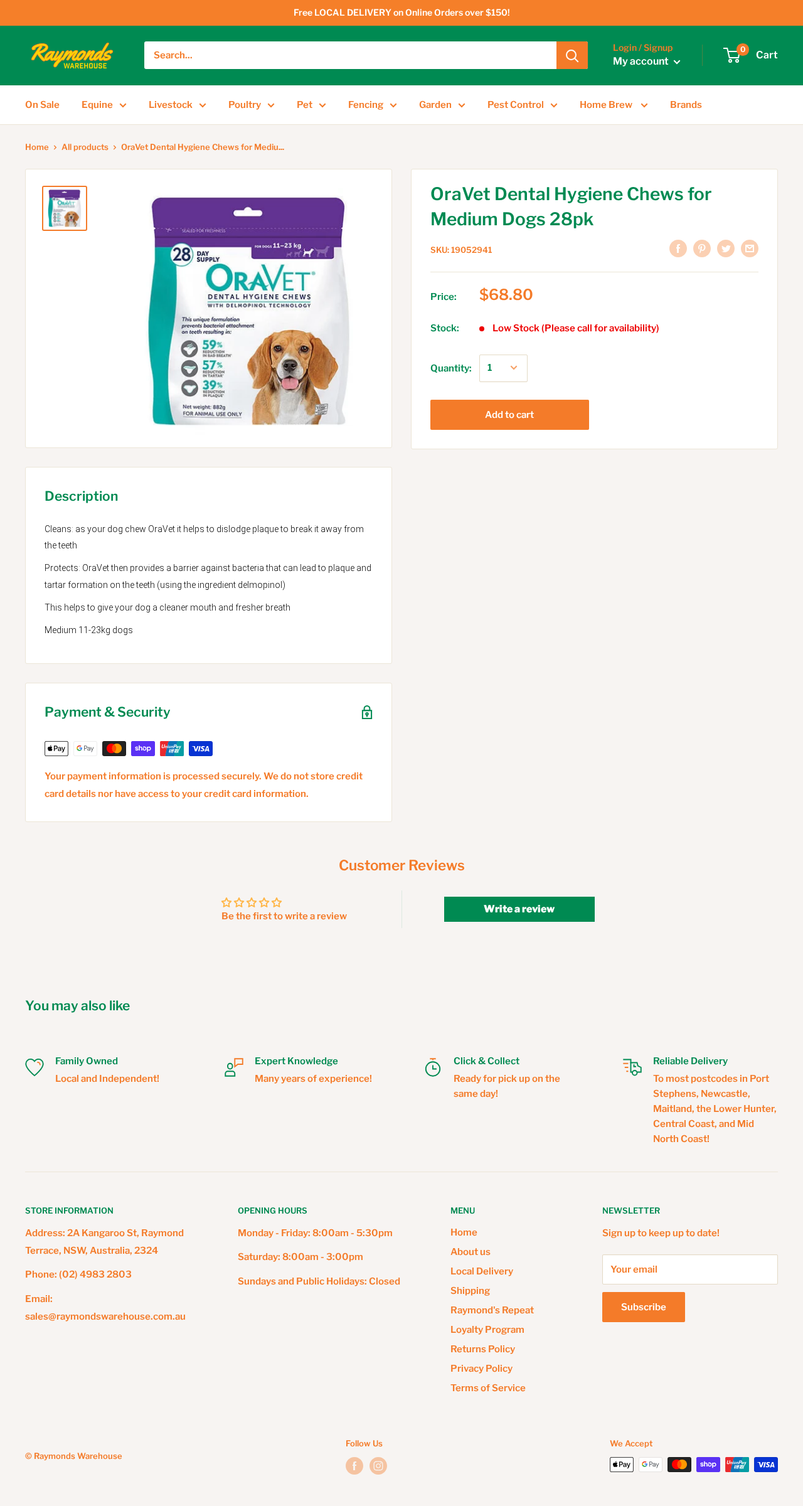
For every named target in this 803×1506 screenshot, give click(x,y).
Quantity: (451, 367)
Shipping (470, 1290)
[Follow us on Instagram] (378, 1466)
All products (85, 147)
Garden (435, 104)
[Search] (572, 55)
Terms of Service (488, 1388)
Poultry (244, 104)
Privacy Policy (481, 1368)
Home (37, 147)
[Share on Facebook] (678, 248)
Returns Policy (482, 1349)
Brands (686, 104)
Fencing (365, 104)
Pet (304, 104)
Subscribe (643, 1307)
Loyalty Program (487, 1329)
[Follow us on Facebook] (354, 1466)
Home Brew (607, 104)
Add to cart (509, 414)
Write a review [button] (519, 909)
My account (642, 62)
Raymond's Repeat (492, 1310)
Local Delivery (481, 1271)
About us (470, 1252)
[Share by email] (749, 248)
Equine (97, 104)
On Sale (42, 104)
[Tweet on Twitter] (726, 248)
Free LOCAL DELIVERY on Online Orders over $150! (402, 12)
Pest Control (515, 104)
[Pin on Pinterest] (702, 248)
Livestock (171, 104)
